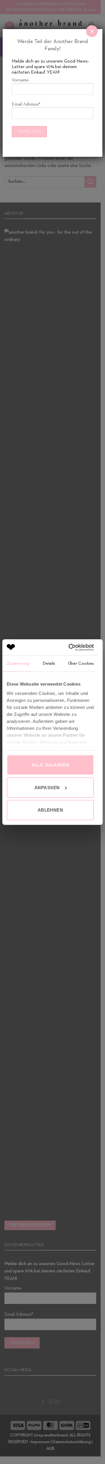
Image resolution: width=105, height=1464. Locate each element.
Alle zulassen (50, 764)
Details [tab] (49, 663)
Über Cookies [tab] (81, 663)
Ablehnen (50, 809)
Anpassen (47, 787)
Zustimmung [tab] (18, 663)
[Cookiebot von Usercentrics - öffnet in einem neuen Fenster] (70, 647)
